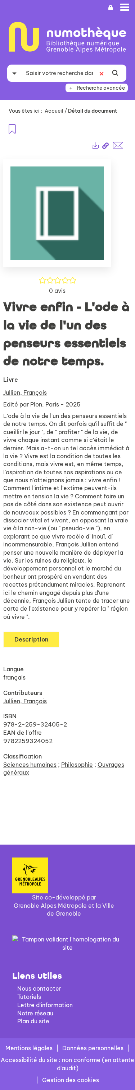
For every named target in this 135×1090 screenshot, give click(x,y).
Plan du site (33, 1021)
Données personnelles (92, 1048)
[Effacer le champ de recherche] (101, 73)
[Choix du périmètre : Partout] (14, 73)
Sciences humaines (30, 764)
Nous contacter (39, 988)
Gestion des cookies (70, 1080)
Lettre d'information (45, 1005)
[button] (57, 216)
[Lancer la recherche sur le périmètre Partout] (115, 73)
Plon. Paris (44, 404)
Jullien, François (25, 392)
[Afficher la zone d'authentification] (110, 7)
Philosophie (77, 764)
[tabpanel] (67, 476)
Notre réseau (35, 1013)
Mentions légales (29, 1048)
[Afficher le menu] (125, 7)
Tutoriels (29, 996)
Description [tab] (31, 639)
